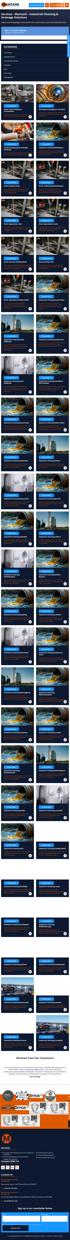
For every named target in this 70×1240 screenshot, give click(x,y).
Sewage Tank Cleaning (10, 1159)
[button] (47, 5)
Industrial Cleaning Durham (15, 964)
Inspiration (7, 65)
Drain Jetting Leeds (12, 186)
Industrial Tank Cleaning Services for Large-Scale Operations (18, 1153)
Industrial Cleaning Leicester (51, 810)
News (5, 69)
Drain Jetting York (46, 262)
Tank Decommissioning (45, 1153)
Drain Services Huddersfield (15, 262)
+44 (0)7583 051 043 (10, 1201)
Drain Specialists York (13, 224)
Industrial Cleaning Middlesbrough (47, 925)
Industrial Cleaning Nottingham (52, 770)
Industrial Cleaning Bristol (50, 499)
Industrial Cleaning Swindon (15, 537)
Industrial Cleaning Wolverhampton (47, 693)
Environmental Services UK (46, 1157)
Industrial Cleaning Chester (50, 1002)
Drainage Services (9, 57)
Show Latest (7, 73)
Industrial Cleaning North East (16, 423)
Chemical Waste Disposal (46, 1155)
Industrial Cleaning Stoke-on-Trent (51, 654)
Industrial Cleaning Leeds (49, 886)
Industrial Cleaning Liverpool (51, 1040)
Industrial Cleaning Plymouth (16, 461)
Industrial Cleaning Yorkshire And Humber (51, 382)
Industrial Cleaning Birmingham (17, 692)
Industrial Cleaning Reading (15, 615)
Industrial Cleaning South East (51, 339)
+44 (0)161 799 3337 (10, 1188)
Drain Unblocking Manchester (51, 186)
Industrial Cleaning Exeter (49, 461)
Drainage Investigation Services (52, 109)
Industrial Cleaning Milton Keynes (50, 576)
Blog (55, 1236)
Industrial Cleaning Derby (14, 810)
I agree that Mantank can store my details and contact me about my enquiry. (23, 1224)
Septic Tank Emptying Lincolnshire (13, 110)
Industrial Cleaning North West (52, 423)
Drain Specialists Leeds (48, 224)
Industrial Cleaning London (50, 615)
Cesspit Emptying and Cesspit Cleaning (16, 149)
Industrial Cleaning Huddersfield (52, 848)
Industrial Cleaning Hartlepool (16, 924)
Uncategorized (8, 77)
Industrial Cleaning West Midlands (14, 340)
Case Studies (8, 53)
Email (4, 1215)
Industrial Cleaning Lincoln (50, 732)
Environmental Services (11, 61)
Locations (49, 1236)
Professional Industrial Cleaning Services (16, 1157)
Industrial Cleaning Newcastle (16, 1002)
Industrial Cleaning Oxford (50, 537)
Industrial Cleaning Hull (14, 848)
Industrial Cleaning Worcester (16, 653)
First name (44, 1215)
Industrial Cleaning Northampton (12, 771)
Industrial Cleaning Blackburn (51, 148)
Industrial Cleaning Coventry (15, 732)
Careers (60, 1236)
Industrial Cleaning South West (51, 300)
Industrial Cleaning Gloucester (16, 499)
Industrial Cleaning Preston (15, 1040)
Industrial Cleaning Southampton (12, 576)
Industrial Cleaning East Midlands (14, 382)
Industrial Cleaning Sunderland (52, 964)
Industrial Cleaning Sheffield (15, 886)
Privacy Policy (40, 1236)
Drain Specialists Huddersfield (16, 300)
